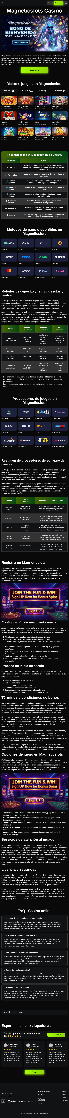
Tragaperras (58, 90)
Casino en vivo (25, 90)
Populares (7, 90)
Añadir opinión (56, 1035)
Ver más (34, 1072)
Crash (41, 90)
